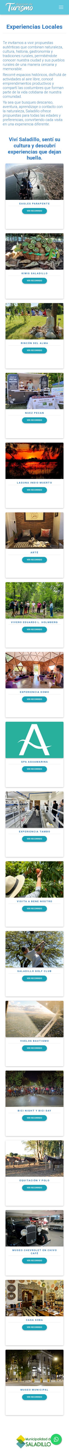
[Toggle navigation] (61, 7)
